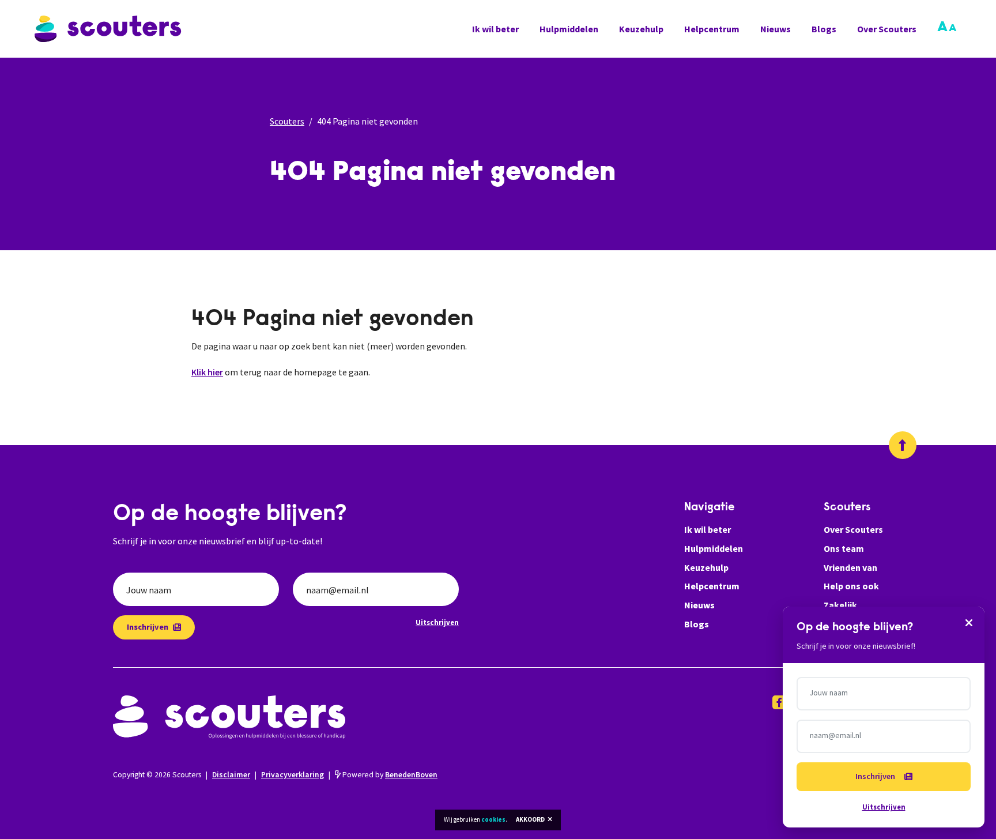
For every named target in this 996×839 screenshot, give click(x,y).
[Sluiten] (969, 622)
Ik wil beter (495, 29)
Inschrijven (147, 627)
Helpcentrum (712, 29)
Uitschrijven (437, 622)
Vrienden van (850, 567)
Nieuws (775, 29)
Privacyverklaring (292, 775)
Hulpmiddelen (569, 29)
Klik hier (207, 372)
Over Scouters (886, 29)
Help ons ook (851, 586)
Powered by (389, 775)
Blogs (824, 29)
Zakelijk (840, 605)
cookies (493, 819)
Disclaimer (231, 775)
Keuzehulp (641, 29)
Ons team (844, 548)
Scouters (287, 121)
